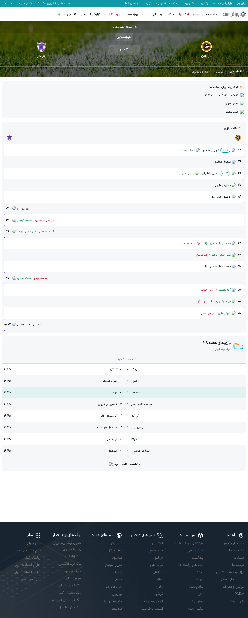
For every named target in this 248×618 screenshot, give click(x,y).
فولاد (159, 579)
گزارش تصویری (90, 14)
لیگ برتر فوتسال (69, 607)
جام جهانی (33, 543)
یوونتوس (116, 608)
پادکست (173, 4)
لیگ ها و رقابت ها (190, 565)
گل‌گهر (159, 594)
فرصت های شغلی (232, 579)
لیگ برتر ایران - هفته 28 (223, 87)
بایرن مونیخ (113, 565)
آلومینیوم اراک (153, 601)
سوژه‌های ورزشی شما (189, 543)
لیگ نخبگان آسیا (69, 592)
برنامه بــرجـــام (163, 14)
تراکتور (158, 557)
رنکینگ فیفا (33, 557)
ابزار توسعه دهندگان (230, 572)
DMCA (239, 594)
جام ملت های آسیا (28, 550)
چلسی (118, 579)
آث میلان (115, 543)
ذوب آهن (156, 565)
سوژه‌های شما (132, 4)
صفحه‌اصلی (210, 14)
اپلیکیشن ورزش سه (222, 4)
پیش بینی (241, 4)
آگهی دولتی (236, 601)
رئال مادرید (114, 586)
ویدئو (199, 572)
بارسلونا (117, 557)
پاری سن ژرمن (30, 579)
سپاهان (158, 572)
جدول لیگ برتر (188, 14)
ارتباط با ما (236, 550)
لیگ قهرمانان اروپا (68, 585)
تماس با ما (160, 4)
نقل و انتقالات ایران (27, 572)
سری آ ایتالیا (73, 578)
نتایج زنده (69, 14)
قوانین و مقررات (233, 586)
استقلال (157, 543)
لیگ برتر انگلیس (70, 563)
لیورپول (117, 594)
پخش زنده (203, 4)
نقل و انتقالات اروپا (28, 565)
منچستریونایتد (112, 601)
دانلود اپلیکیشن (233, 543)
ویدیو (145, 14)
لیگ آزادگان (73, 556)
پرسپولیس (155, 550)
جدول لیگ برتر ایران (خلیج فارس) (67, 546)
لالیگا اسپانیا (73, 571)
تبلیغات (147, 4)
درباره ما (238, 565)
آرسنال (117, 572)
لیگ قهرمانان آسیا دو (66, 600)
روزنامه (133, 14)
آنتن (200, 594)
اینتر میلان (115, 550)
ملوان (159, 586)
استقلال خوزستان (151, 608)
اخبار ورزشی (188, 4)
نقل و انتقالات (114, 14)
